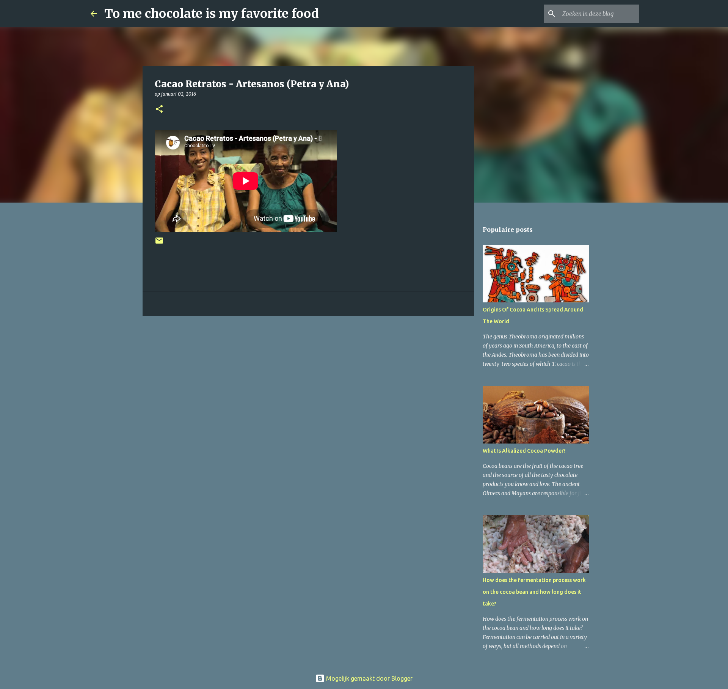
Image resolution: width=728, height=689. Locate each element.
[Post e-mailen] (159, 243)
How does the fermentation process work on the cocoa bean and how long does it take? (534, 592)
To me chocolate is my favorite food (211, 13)
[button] (159, 109)
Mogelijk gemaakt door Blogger (369, 678)
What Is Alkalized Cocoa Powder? (524, 451)
